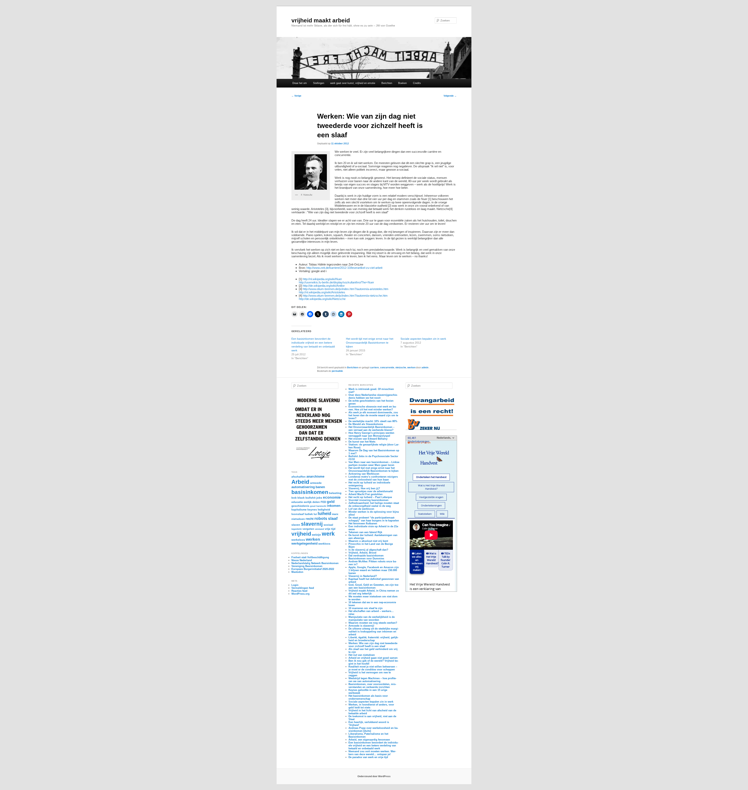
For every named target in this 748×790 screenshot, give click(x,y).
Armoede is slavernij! (361, 625)
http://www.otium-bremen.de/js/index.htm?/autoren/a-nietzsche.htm (345, 295)
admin (425, 367)
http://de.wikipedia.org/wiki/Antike (324, 285)
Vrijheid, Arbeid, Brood (362, 552)
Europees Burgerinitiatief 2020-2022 (312, 569)
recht (310, 519)
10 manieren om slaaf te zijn (365, 608)
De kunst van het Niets (361, 441)
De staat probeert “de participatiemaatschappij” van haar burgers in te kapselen (373, 519)
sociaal (328, 524)
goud (313, 506)
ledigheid (324, 509)
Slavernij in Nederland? (362, 576)
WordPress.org (300, 593)
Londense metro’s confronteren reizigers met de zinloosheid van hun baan (373, 478)
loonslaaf (297, 514)
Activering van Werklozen (363, 473)
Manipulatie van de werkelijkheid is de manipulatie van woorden (371, 618)
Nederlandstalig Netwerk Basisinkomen (315, 563)
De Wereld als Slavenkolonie (365, 424)
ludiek (309, 514)
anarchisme (315, 476)
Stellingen (318, 83)
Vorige (296, 95)
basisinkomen (309, 492)
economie (332, 497)
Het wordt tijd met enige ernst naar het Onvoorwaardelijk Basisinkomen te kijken (369, 342)
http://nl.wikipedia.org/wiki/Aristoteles (322, 292)
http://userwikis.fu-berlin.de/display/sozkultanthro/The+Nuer (336, 282)
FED (323, 501)
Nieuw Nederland (301, 560)
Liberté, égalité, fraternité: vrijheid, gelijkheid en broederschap (373, 639)
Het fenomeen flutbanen (362, 523)
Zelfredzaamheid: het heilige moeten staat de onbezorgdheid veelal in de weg (373, 504)
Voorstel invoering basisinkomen (368, 500)
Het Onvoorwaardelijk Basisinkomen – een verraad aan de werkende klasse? (371, 428)
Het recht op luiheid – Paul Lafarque (370, 497)
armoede (316, 482)
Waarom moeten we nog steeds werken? (372, 622)
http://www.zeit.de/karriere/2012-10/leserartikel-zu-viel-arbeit (344, 267)
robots (320, 518)
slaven (295, 524)
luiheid (324, 513)
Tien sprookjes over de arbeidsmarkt (370, 491)
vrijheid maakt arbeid (320, 20)
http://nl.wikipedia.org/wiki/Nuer (322, 279)
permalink (337, 371)
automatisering (303, 487)
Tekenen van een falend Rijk (365, 532)
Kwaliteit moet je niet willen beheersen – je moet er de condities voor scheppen (372, 668)
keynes (312, 509)
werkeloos (298, 539)
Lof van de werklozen (361, 508)
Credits (417, 83)
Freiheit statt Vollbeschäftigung (310, 557)
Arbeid (300, 482)
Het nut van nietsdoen (361, 654)
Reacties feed (299, 590)
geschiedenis (300, 505)
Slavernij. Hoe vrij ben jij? (364, 488)
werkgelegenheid (304, 543)
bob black (298, 497)
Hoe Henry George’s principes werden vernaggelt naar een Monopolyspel (371, 434)
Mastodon (297, 571)
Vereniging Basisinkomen (306, 566)
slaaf (333, 518)
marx (335, 514)
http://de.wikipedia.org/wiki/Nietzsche (322, 299)
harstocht (321, 506)
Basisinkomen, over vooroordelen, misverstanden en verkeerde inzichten (372, 686)
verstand (319, 529)
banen (320, 487)
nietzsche (400, 367)
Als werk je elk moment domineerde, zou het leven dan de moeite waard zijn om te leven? (373, 415)
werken (411, 367)
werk (328, 533)
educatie (297, 501)
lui (315, 514)
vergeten (308, 528)
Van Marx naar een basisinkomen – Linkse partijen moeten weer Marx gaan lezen (373, 463)
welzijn (316, 534)
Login (294, 585)
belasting (335, 493)
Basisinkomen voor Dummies (366, 558)
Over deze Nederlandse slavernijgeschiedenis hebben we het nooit (373, 396)
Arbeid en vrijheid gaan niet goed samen (373, 657)
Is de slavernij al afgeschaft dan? (368, 549)
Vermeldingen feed (302, 587)
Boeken (402, 83)
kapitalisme (299, 509)
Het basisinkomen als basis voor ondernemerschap (368, 697)
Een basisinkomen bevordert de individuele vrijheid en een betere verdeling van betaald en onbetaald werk (373, 745)
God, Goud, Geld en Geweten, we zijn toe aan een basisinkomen (373, 586)
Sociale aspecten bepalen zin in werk (423, 338)
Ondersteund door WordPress (374, 776)
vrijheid (301, 534)
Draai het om (299, 83)
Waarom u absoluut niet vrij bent (368, 541)
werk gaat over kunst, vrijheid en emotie (352, 83)
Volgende (450, 95)
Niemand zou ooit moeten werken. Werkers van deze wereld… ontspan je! (372, 753)
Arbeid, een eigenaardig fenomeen (369, 739)
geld (331, 502)
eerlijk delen (312, 501)
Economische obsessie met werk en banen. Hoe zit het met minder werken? (372, 408)
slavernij (312, 524)
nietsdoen (298, 518)
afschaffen (298, 476)
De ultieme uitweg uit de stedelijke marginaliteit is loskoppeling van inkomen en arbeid (373, 631)
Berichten (386, 83)
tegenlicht (296, 529)
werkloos (324, 543)
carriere (374, 367)
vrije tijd (330, 528)
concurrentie (387, 367)
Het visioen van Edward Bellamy (367, 438)
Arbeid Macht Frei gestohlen (365, 494)
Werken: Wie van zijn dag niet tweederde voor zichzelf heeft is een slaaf (372, 645)
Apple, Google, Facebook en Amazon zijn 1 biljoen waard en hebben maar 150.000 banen (373, 570)
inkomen (333, 506)
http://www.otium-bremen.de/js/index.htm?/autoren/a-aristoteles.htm (345, 289)
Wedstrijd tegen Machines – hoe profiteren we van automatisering (372, 680)
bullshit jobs (313, 497)
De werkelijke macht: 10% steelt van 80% (372, 421)
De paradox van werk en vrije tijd (368, 757)
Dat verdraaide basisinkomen (366, 555)
